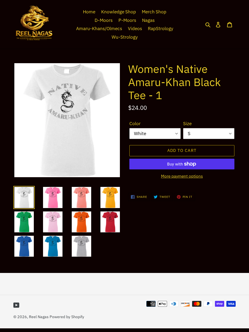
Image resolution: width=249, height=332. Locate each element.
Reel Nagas (39, 316)
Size (187, 123)
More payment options (182, 176)
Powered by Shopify (67, 316)
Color (135, 123)
